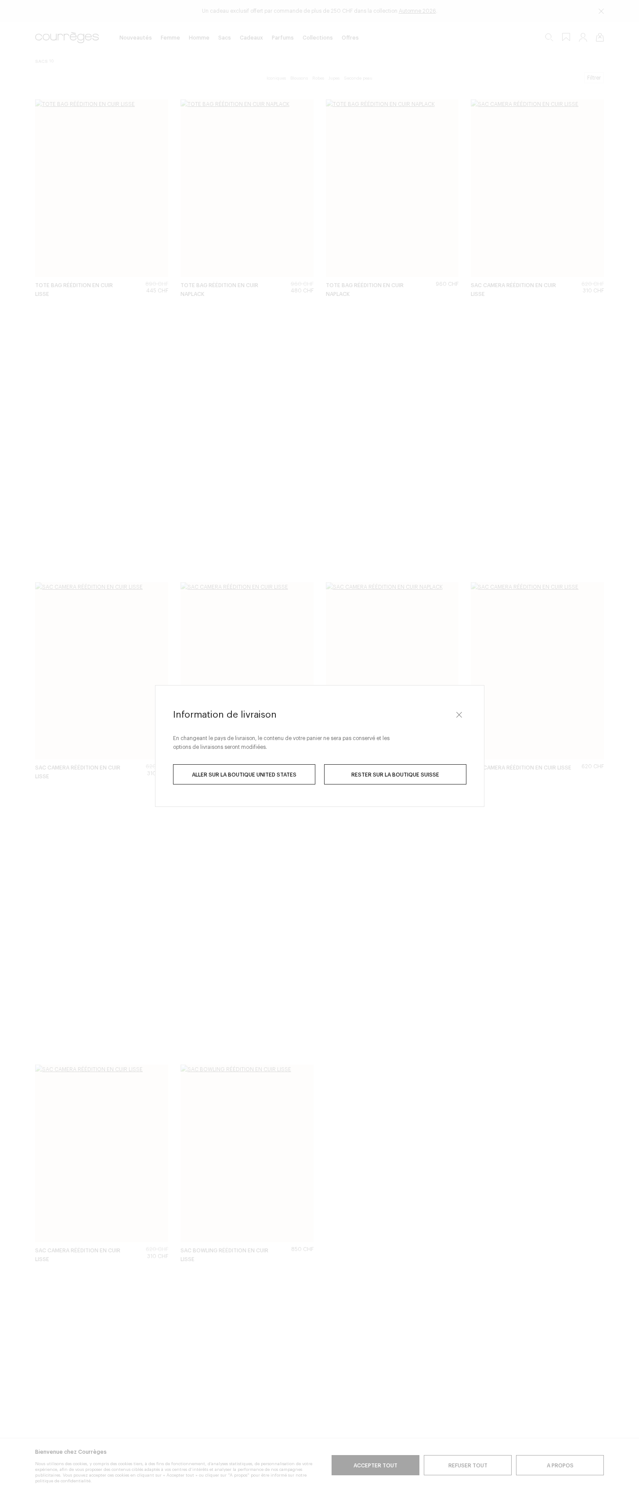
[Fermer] (459, 715)
